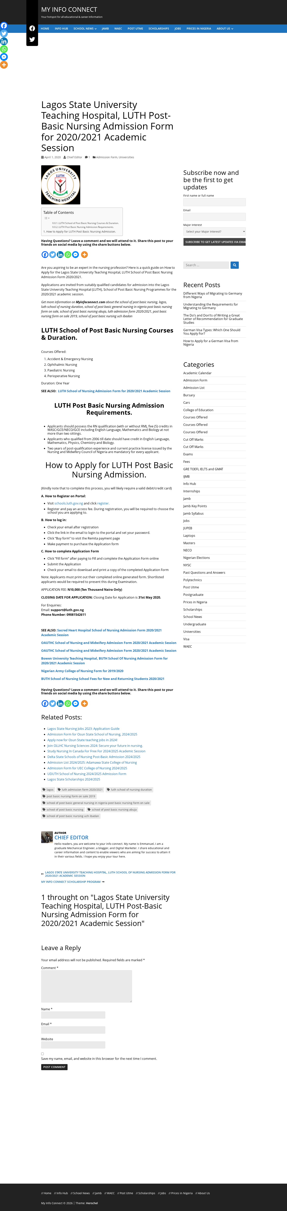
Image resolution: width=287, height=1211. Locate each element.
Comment (49, 968)
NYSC (187, 565)
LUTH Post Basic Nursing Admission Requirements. (86, 227)
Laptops (189, 535)
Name (47, 1009)
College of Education (198, 410)
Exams (188, 454)
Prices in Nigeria (199, 28)
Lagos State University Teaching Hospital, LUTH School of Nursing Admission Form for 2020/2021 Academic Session (108, 874)
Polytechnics (192, 580)
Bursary (189, 395)
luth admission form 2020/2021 (82, 789)
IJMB (186, 476)
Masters (189, 543)
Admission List (194, 388)
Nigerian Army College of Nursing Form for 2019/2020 (82, 671)
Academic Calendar (197, 373)
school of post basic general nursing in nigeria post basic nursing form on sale (98, 803)
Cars (186, 402)
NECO (187, 550)
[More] (84, 252)
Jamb (105, 28)
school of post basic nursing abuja (114, 809)
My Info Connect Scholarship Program (71, 882)
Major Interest (192, 225)
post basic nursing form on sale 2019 (71, 796)
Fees (186, 461)
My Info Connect (69, 9)
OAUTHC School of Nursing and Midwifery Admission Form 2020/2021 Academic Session (108, 643)
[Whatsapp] (67, 252)
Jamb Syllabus (193, 513)
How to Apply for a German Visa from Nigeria (210, 343)
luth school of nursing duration (131, 789)
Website (47, 1039)
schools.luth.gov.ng (68, 503)
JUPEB (187, 528)
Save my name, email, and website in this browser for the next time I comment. (99, 1058)
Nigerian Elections (196, 558)
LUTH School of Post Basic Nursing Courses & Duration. (89, 223)
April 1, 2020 (53, 157)
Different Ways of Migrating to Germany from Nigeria (212, 295)
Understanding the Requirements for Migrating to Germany (210, 306)
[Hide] (1, 72)
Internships (191, 491)
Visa (186, 639)
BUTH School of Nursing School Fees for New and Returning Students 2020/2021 (102, 679)
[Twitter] (32, 39)
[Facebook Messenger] (75, 252)
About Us (223, 28)
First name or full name (198, 195)
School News (84, 28)
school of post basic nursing (65, 809)
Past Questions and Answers (204, 572)
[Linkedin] (60, 252)
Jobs (178, 28)
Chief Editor (74, 157)
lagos (50, 789)
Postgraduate (193, 594)
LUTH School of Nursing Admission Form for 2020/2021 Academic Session (113, 391)
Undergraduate (194, 624)
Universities (126, 157)
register (103, 503)
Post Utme (135, 28)
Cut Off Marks (193, 439)
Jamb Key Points (195, 506)
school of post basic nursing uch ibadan (73, 816)
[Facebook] (32, 28)
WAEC (118, 28)
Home (45, 28)
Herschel (92, 1203)
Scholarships (159, 28)
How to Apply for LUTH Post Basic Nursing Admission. (81, 231)
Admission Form (106, 157)
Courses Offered (195, 417)
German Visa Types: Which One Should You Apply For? (211, 332)
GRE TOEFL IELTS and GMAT (203, 469)
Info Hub (61, 28)
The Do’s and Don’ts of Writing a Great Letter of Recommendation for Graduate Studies (213, 319)
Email (46, 1024)
